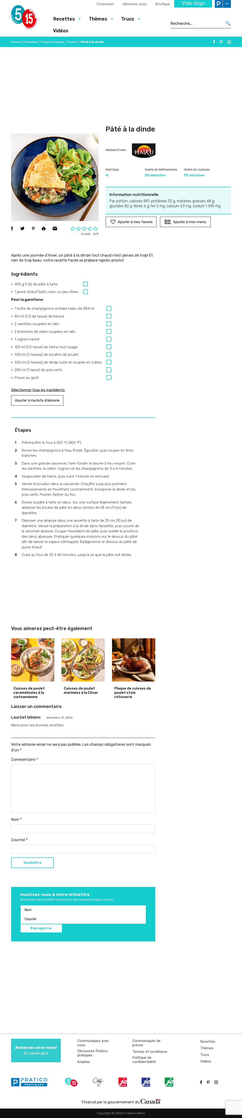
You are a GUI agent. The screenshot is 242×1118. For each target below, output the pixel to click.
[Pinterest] (221, 42)
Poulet (72, 42)
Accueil (16, 42)
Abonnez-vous (135, 4)
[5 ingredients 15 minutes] (28, 18)
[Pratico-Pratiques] (31, 1082)
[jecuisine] (123, 1082)
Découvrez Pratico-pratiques (93, 1053)
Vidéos (60, 31)
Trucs (204, 1055)
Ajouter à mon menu (189, 222)
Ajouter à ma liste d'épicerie (37, 400)
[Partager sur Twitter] (22, 228)
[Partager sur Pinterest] (33, 228)
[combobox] (196, 23)
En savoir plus (36, 1050)
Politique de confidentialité (144, 1059)
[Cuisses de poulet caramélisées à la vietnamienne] (32, 660)
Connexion (105, 4)
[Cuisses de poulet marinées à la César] (83, 660)
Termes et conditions (149, 1052)
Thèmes (206, 1048)
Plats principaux (52, 42)
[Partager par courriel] (55, 228)
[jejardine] (169, 1082)
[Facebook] (214, 42)
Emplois (83, 1062)
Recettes (31, 42)
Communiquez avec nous (93, 1043)
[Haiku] (144, 151)
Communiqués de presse (146, 1043)
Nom (16, 819)
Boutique (162, 4)
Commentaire (24, 759)
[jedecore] (146, 1082)
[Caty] (99, 1082)
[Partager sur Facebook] (12, 228)
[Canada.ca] (150, 1101)
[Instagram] (229, 42)
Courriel (19, 840)
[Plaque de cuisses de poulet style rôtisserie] (133, 660)
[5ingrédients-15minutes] (72, 1082)
